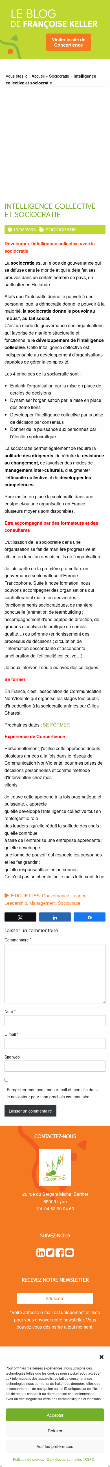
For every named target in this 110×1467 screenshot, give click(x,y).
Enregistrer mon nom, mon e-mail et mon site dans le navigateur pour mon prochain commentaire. (52, 1093)
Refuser (55, 1430)
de (53, 20)
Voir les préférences (55, 1446)
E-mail (11, 1034)
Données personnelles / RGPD (70, 1459)
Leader (78, 895)
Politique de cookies (28, 1459)
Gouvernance (55, 895)
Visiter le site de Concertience (68, 42)
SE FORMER (56, 724)
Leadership (16, 903)
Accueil (38, 76)
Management (42, 903)
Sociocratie (59, 76)
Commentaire (18, 940)
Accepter (55, 1415)
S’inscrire (55, 1298)
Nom (10, 1011)
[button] (101, 1357)
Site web (12, 1057)
